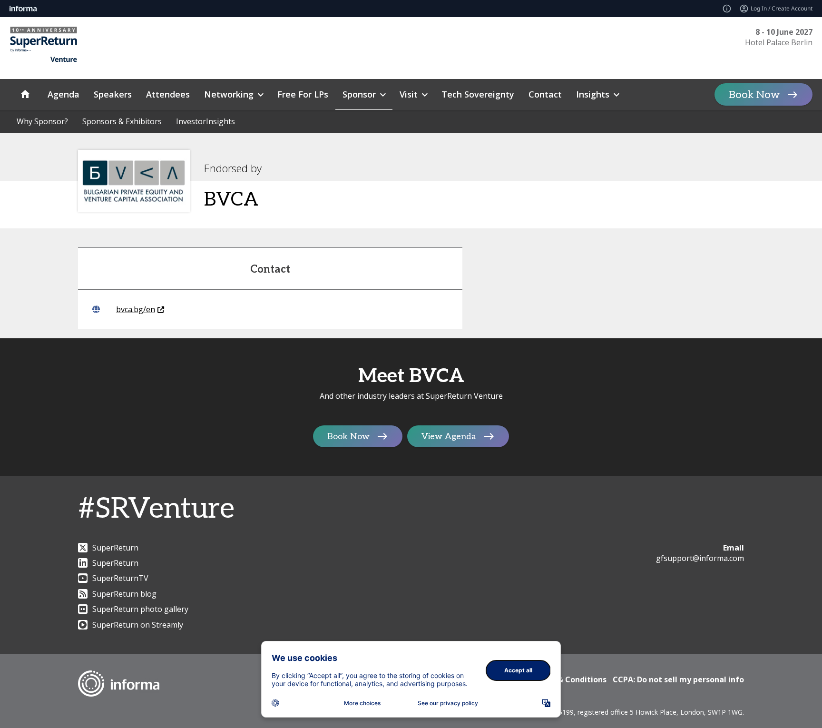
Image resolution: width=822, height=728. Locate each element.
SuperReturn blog (124, 594)
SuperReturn (115, 547)
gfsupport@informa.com (700, 558)
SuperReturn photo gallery (140, 609)
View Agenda (448, 436)
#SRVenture (156, 509)
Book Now (754, 95)
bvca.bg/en (135, 309)
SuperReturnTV (120, 578)
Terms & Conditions (569, 679)
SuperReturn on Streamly (137, 625)
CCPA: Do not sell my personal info (678, 679)
